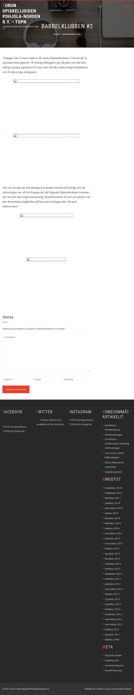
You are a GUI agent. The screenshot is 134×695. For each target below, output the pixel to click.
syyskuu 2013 (112, 553)
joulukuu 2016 (112, 503)
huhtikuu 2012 (112, 609)
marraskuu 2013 (114, 543)
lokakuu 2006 (112, 639)
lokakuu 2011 (112, 629)
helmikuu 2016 (113, 523)
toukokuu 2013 (113, 563)
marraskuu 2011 (114, 624)
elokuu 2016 (111, 513)
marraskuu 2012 (114, 588)
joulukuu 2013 (112, 538)
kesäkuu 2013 (112, 558)
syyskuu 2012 (112, 599)
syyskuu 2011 (112, 634)
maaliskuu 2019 (113, 492)
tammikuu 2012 (113, 619)
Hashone (109, 688)
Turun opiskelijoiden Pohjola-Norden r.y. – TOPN (21, 14)
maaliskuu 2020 (113, 487)
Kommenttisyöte (114, 665)
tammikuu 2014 (113, 533)
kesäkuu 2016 (112, 518)
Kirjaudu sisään (113, 655)
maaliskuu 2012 (113, 614)
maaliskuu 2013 (113, 573)
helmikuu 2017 (113, 498)
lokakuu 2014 (112, 528)
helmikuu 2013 (113, 578)
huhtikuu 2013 (112, 568)
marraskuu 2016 (114, 508)
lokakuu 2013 (112, 548)
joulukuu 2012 (112, 583)
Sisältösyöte (112, 660)
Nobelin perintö (113, 471)
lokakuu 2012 (112, 594)
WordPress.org (113, 670)
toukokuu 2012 (113, 604)
